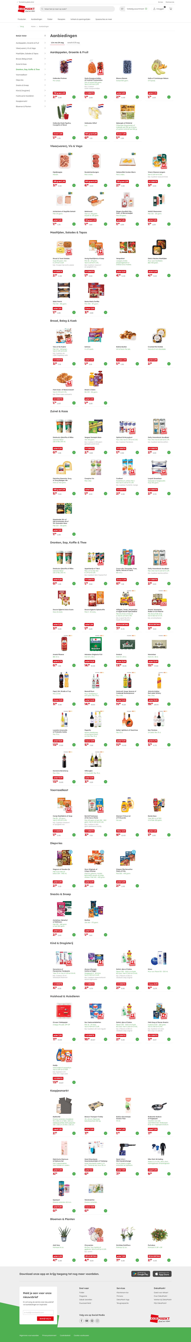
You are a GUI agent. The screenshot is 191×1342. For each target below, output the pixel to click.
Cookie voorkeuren (81, 1335)
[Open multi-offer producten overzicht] (74, 97)
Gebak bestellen (85, 1299)
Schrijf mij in (45, 1319)
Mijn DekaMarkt (160, 1303)
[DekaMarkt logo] (26, 9)
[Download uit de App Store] (162, 1274)
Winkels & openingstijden (80, 19)
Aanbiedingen (36, 19)
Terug (22, 26)
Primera (120, 1296)
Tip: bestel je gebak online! (26, 2)
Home (33, 26)
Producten (22, 19)
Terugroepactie (122, 1303)
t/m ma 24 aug (57, 42)
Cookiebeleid (65, 1335)
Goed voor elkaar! (161, 1292)
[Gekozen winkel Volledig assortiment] (122, 8)
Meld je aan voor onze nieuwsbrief (37, 1295)
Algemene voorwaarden (29, 1335)
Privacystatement (49, 1335)
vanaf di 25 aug (73, 42)
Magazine (83, 1296)
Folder (50, 19)
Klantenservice (170, 2)
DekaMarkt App (123, 1299)
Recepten (61, 19)
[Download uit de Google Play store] (140, 1274)
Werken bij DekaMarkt (163, 1299)
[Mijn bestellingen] (170, 8)
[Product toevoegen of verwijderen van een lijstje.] (75, 59)
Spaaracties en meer (104, 19)
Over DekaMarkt (160, 1296)
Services (160, 2)
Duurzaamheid (85, 1303)
